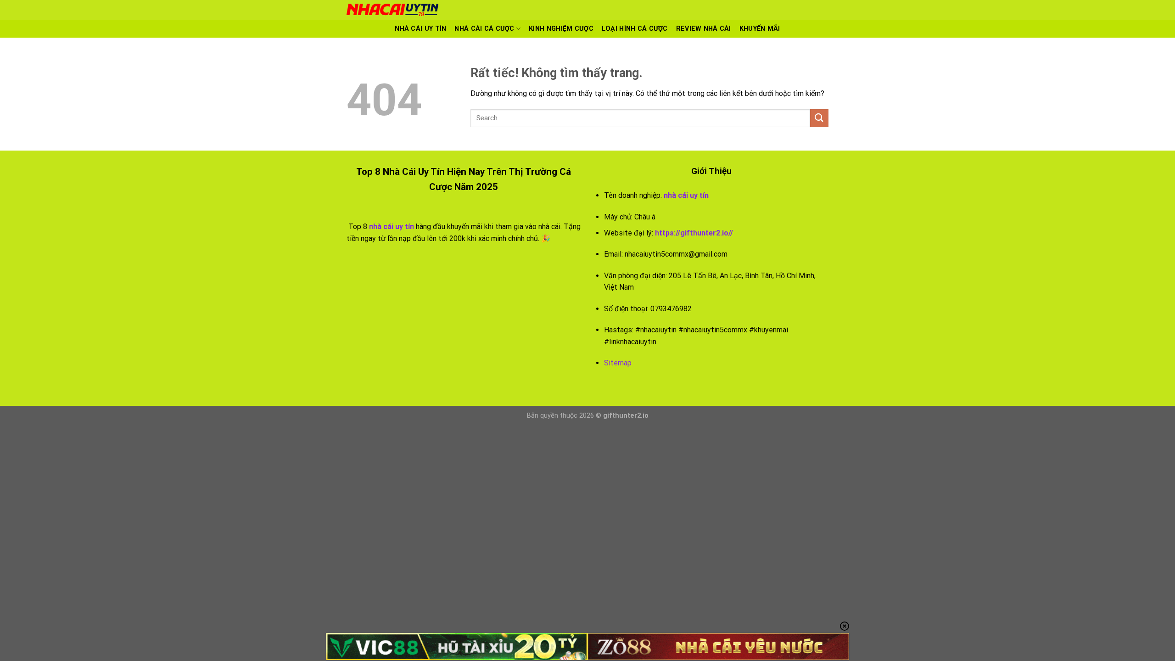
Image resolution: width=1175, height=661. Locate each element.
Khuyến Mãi (759, 29)
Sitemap (618, 363)
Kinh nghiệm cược (561, 29)
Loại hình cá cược (635, 29)
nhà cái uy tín (686, 195)
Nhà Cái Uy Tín (420, 29)
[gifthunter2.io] (507, 10)
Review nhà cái (703, 29)
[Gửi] (819, 118)
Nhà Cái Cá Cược (484, 29)
